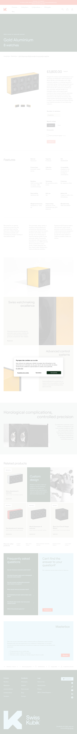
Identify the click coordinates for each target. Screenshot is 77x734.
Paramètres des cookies (23, 372)
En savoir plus (19, 368)
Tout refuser (38, 372)
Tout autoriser (54, 372)
